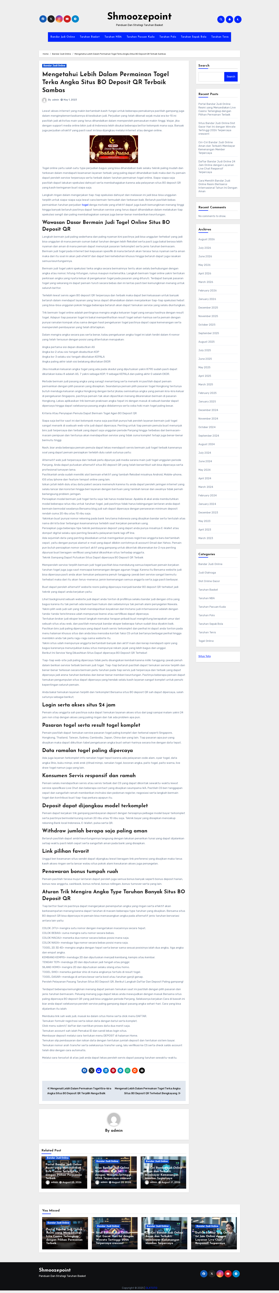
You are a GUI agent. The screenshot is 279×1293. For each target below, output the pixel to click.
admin (55, 99)
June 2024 (205, 461)
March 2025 (205, 384)
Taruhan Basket (90, 37)
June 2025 (205, 358)
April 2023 (204, 529)
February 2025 (207, 393)
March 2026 (205, 282)
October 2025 (206, 324)
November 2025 (208, 316)
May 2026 (204, 264)
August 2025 (206, 341)
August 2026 (206, 239)
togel (85, 204)
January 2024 (207, 504)
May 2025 (204, 367)
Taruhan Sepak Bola (193, 37)
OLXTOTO (151, 1287)
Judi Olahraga (207, 572)
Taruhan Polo (167, 37)
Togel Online (206, 640)
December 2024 (208, 410)
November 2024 (208, 418)
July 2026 (204, 247)
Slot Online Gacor (209, 581)
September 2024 (208, 435)
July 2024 (204, 452)
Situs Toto (204, 656)
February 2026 (207, 290)
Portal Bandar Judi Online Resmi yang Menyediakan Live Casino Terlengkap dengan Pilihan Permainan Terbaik (64, 1171)
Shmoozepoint (139, 17)
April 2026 (204, 273)
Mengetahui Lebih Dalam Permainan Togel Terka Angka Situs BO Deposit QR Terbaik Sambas (105, 83)
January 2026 (207, 299)
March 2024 (205, 486)
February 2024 (207, 495)
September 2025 (208, 333)
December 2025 (208, 307)
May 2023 (204, 521)
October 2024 (207, 427)
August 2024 (206, 444)
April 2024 (204, 478)
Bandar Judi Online (62, 37)
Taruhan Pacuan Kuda (141, 37)
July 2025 (204, 350)
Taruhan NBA (113, 37)
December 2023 (208, 512)
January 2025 (207, 401)
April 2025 (204, 375)
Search (204, 65)
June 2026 (205, 256)
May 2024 (204, 469)
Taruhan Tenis (220, 37)
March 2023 (205, 538)
